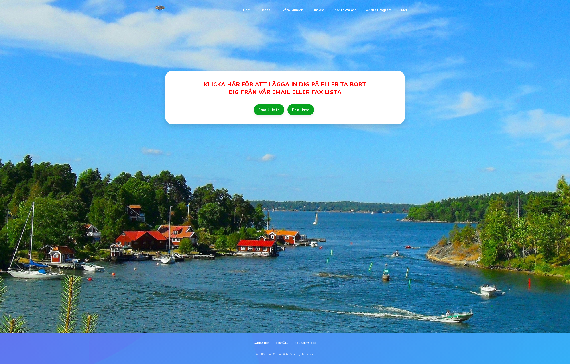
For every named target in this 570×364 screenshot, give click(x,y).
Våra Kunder (292, 10)
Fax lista (301, 109)
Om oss (318, 10)
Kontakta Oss (305, 343)
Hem (247, 10)
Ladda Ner (261, 343)
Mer (404, 10)
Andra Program (378, 10)
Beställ (267, 10)
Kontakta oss (345, 10)
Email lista (269, 109)
